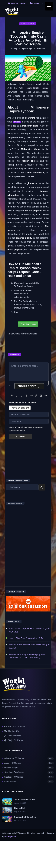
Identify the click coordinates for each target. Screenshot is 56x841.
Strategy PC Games (28, 777)
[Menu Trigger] (49, 6)
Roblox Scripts (27, 23)
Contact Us (37, 3)
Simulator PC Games (28, 772)
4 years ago (27, 49)
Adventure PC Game (28, 758)
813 (41, 49)
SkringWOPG (11, 837)
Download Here (28, 324)
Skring (14, 49)
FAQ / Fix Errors (15, 740)
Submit (21, 436)
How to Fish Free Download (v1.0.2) (26, 638)
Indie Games (28, 781)
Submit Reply (27, 386)
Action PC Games (28, 763)
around (17, 122)
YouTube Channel (18, 3)
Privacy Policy (14, 736)
